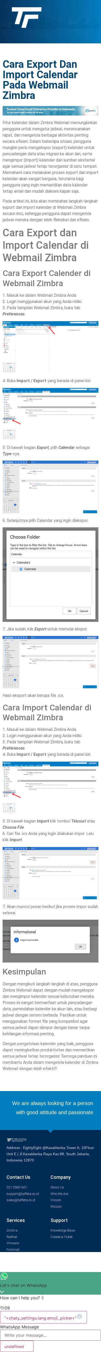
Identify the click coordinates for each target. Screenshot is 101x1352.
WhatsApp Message (19, 1327)
